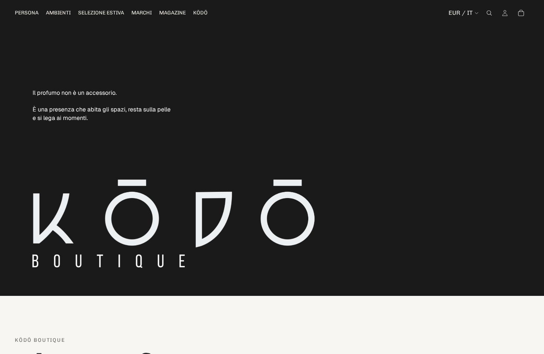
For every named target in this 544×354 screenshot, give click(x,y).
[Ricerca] (489, 13)
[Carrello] (521, 13)
